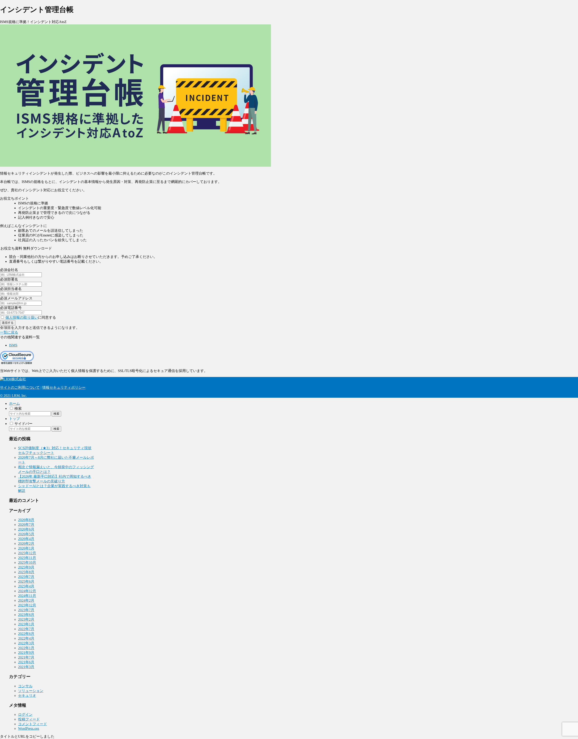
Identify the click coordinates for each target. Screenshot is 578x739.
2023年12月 (27, 605)
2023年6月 (26, 615)
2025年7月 (26, 577)
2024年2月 (26, 600)
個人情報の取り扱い (21, 317)
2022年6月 (26, 634)
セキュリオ (27, 695)
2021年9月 (26, 653)
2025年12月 (27, 553)
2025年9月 (26, 567)
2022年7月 (26, 629)
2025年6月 (26, 581)
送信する (8, 322)
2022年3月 (26, 643)
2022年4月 (26, 638)
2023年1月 (26, 624)
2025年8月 (26, 572)
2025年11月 (27, 558)
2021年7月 (26, 657)
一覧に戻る (9, 332)
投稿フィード (29, 719)
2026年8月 (26, 520)
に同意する (30, 317)
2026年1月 (26, 548)
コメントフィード (32, 724)
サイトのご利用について (20, 387)
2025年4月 (26, 586)
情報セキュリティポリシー (64, 387)
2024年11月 (27, 596)
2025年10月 (27, 562)
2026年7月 (26, 524)
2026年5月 (26, 534)
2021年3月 (26, 667)
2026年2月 (26, 543)
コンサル (25, 686)
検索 (56, 413)
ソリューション (30, 691)
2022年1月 (26, 648)
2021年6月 (26, 662)
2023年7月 (26, 610)
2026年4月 (26, 539)
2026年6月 (26, 529)
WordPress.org (28, 728)
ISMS (13, 345)
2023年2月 (26, 619)
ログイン (25, 714)
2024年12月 (27, 591)
